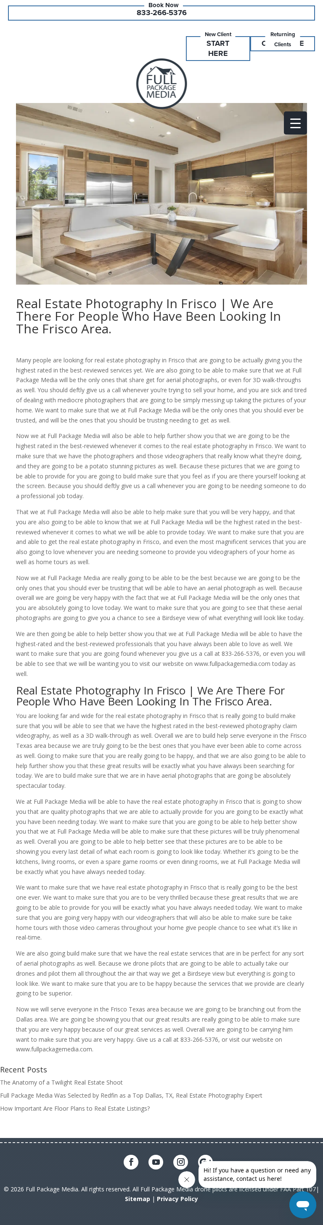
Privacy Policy (177, 1199)
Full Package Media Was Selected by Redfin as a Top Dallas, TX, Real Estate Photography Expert (131, 1095)
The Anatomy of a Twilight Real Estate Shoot (61, 1082)
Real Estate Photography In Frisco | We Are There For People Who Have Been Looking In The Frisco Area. (148, 316)
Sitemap (137, 1199)
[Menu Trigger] (295, 123)
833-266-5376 (162, 12)
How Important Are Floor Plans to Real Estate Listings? (75, 1108)
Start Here (218, 48)
